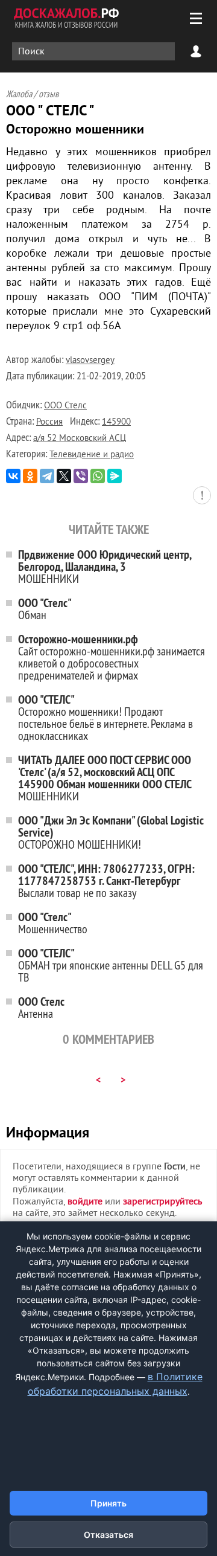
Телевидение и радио (91, 455)
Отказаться (108, 1534)
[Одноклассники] (30, 476)
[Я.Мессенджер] (114, 476)
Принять (108, 1503)
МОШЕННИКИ (104, 566)
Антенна (41, 1007)
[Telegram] (47, 476)
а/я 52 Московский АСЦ (79, 439)
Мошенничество (52, 922)
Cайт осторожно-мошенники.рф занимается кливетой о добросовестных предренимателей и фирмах (111, 657)
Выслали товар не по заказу (106, 880)
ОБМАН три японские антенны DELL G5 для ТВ (110, 965)
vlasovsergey (90, 361)
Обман (45, 608)
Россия (49, 422)
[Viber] (81, 476)
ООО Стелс (65, 406)
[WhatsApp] (97, 476)
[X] (64, 476)
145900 (116, 422)
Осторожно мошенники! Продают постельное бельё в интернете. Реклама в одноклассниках (105, 717)
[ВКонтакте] (13, 476)
